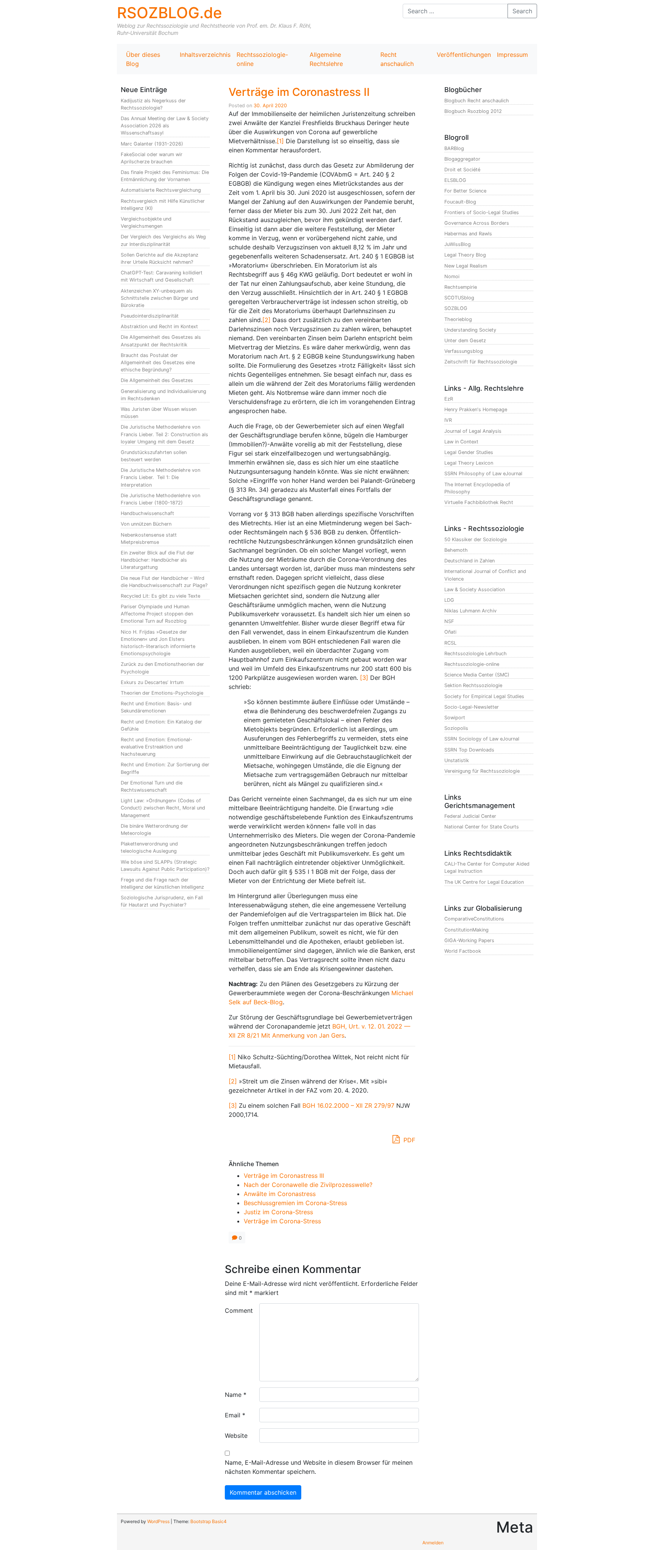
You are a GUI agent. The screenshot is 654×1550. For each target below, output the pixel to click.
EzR (448, 399)
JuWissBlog (457, 244)
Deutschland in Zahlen (469, 561)
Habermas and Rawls (468, 233)
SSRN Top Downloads (469, 750)
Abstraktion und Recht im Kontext (159, 326)
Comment (239, 1310)
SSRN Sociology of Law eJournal (481, 739)
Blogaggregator (462, 159)
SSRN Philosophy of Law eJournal (483, 473)
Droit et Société (462, 169)
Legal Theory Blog (465, 255)
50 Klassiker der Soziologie (475, 539)
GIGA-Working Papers (469, 940)
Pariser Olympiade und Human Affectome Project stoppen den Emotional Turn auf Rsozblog (157, 614)
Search (522, 11)
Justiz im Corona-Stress (278, 1212)
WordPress (158, 1521)
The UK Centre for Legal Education (484, 882)
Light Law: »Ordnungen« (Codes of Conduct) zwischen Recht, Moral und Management (163, 808)
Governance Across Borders (476, 223)
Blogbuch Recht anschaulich (476, 100)
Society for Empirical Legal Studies (484, 696)
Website (236, 1435)
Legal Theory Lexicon (468, 463)
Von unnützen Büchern (146, 524)
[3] (364, 677)
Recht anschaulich (397, 59)
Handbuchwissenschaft (147, 513)
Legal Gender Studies (468, 452)
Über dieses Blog (143, 59)
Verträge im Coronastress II (299, 92)
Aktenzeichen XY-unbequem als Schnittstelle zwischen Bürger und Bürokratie (159, 298)
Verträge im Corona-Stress (282, 1221)
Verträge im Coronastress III (284, 1175)
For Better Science (465, 191)
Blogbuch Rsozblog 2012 (473, 111)
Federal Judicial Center (470, 816)
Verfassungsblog (463, 351)
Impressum (512, 54)
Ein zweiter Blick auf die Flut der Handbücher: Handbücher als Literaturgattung (157, 560)
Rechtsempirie (460, 287)
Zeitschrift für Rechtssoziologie (480, 362)
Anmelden (433, 1542)
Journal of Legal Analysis (472, 431)
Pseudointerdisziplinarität (150, 316)
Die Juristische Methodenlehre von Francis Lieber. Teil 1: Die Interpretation (160, 477)
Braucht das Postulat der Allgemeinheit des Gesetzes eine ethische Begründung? (158, 362)
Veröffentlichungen (464, 54)
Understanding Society (470, 330)
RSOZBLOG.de (169, 12)
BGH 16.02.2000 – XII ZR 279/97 (348, 1105)
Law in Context (461, 442)
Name (235, 1394)
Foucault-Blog (460, 202)
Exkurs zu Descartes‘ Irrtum (152, 682)
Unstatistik (456, 760)
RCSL (450, 643)
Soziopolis (456, 728)
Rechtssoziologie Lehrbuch (475, 653)
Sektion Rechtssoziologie (473, 685)
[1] (280, 141)
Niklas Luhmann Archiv (470, 611)
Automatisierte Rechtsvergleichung (161, 190)
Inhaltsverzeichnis (205, 54)
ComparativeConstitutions (474, 919)
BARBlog (454, 148)
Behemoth (456, 550)
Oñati (450, 632)
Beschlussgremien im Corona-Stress (295, 1203)
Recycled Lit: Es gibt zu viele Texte (160, 596)
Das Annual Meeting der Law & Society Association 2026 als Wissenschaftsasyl (165, 126)
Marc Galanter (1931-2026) (152, 144)
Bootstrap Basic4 (208, 1521)
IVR (448, 420)
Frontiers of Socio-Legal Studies (481, 212)
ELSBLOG (455, 180)
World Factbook (462, 951)
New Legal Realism (465, 266)
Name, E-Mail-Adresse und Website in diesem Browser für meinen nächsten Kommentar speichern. (319, 1467)
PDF (408, 1140)
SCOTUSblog (459, 298)
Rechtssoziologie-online (262, 59)
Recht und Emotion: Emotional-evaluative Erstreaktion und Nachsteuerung (156, 747)
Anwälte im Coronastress (280, 1194)
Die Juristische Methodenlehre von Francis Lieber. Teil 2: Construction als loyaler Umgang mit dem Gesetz (164, 434)
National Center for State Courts (481, 827)
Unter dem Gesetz (465, 340)
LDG (449, 600)
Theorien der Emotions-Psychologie (162, 693)
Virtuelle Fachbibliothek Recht (478, 502)
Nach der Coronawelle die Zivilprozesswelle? (308, 1184)
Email (235, 1415)
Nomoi (451, 276)
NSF (449, 621)
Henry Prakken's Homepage (475, 409)
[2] (266, 320)
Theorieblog (458, 319)
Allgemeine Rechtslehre (326, 59)
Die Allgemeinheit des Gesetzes (157, 380)
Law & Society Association (474, 589)
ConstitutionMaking (466, 930)
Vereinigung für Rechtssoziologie (482, 771)
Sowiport (454, 717)
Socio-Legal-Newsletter (471, 707)
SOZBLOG (455, 308)
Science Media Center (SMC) (476, 675)
